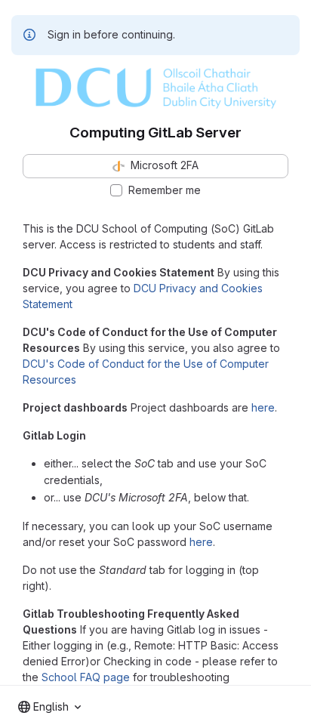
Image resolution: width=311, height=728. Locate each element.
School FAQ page (86, 677)
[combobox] (49, 707)
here (263, 407)
